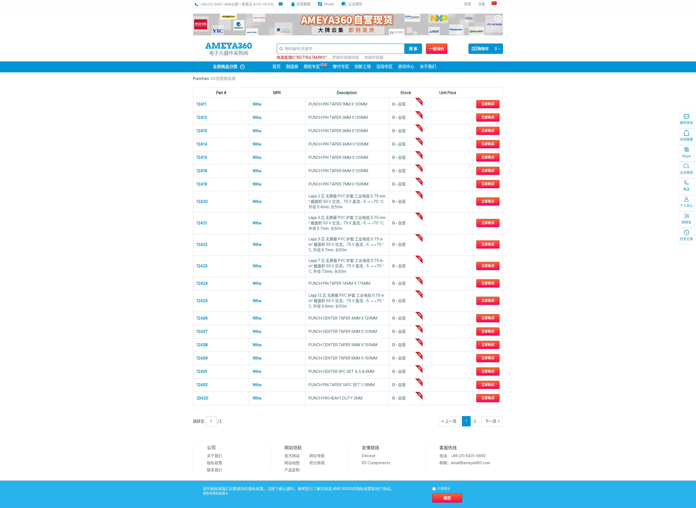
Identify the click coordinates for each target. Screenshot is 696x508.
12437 (202, 331)
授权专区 (312, 66)
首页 (276, 66)
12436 (202, 318)
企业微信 (686, 173)
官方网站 (292, 456)
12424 (202, 283)
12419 (202, 184)
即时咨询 (686, 123)
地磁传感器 (373, 57)
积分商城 (317, 463)
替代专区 (341, 66)
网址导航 (317, 456)
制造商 (292, 66)
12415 (202, 157)
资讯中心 (406, 66)
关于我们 (428, 66)
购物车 (686, 222)
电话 (686, 189)
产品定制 (292, 470)
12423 (202, 266)
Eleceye (368, 456)
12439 (202, 358)
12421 (202, 223)
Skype (686, 156)
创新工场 (363, 66)
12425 (202, 301)
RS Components (376, 463)
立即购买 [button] (488, 104)
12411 (201, 104)
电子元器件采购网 (228, 53)
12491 (202, 371)
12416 (202, 171)
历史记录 (686, 239)
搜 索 (413, 49)
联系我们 (214, 470)
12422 (202, 244)
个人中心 (686, 206)
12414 (202, 144)
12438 (202, 345)
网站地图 (292, 463)
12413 (202, 131)
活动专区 (384, 66)
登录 (467, 4)
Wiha (257, 104)
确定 (447, 498)
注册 (481, 4)
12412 (202, 117)
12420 (202, 201)
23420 (202, 398)
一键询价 (436, 49)
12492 (202, 385)
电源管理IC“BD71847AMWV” (301, 57)
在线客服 (686, 139)
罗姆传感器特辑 (345, 57)
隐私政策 (214, 463)
